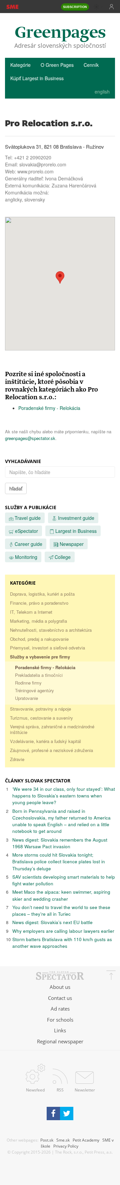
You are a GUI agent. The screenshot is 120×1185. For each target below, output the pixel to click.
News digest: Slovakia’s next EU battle (52, 922)
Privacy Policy (65, 1146)
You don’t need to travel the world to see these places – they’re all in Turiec (61, 910)
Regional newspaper (60, 1041)
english (102, 91)
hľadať (15, 488)
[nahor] (111, 976)
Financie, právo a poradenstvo (39, 603)
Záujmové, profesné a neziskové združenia (51, 750)
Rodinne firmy (28, 683)
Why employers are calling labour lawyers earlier (63, 931)
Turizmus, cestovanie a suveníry (41, 718)
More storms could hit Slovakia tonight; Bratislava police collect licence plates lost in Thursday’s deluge (58, 862)
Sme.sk (63, 1140)
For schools (60, 1019)
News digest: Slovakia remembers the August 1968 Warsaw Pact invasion (59, 843)
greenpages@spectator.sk (30, 438)
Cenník (91, 64)
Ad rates (60, 1008)
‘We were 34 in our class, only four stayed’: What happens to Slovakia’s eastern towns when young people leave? (63, 796)
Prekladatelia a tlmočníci (39, 675)
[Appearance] (98, 7)
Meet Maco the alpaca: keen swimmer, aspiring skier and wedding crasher (61, 895)
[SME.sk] (12, 6)
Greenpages (60, 33)
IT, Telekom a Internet (31, 612)
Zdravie (17, 759)
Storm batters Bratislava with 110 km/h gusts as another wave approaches (62, 942)
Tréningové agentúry (34, 690)
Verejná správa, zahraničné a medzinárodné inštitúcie (52, 729)
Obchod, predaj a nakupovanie (39, 639)
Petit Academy (86, 1140)
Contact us (60, 998)
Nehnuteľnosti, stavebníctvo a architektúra (51, 630)
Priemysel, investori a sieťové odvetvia (47, 647)
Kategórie (20, 64)
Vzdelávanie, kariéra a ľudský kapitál (45, 741)
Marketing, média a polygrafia (38, 621)
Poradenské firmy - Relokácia (49, 408)
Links (60, 1030)
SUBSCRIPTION (75, 7)
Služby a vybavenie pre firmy (40, 656)
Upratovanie (26, 698)
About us (60, 987)
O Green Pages (57, 64)
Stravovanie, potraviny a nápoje (40, 709)
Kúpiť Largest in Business (37, 78)
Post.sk (46, 1140)
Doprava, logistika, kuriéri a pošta (42, 594)
